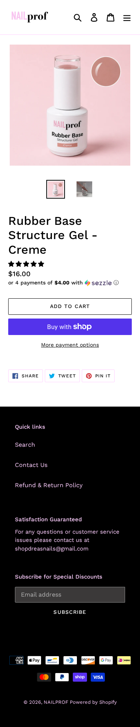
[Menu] (127, 17)
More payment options (70, 345)
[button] (27, 264)
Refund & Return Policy (49, 485)
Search (25, 444)
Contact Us (31, 464)
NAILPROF (57, 702)
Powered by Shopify (93, 702)
